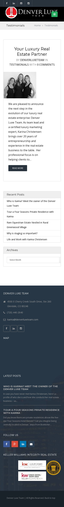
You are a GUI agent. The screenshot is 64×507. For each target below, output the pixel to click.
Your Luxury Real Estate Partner (32, 51)
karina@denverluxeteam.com (22, 319)
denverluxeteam (32, 60)
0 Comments (46, 64)
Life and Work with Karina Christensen (27, 239)
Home (37, 25)
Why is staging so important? (22, 233)
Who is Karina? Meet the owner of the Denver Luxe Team (30, 388)
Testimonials (19, 64)
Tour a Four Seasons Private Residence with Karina (31, 411)
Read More (17, 168)
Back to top (50, 498)
